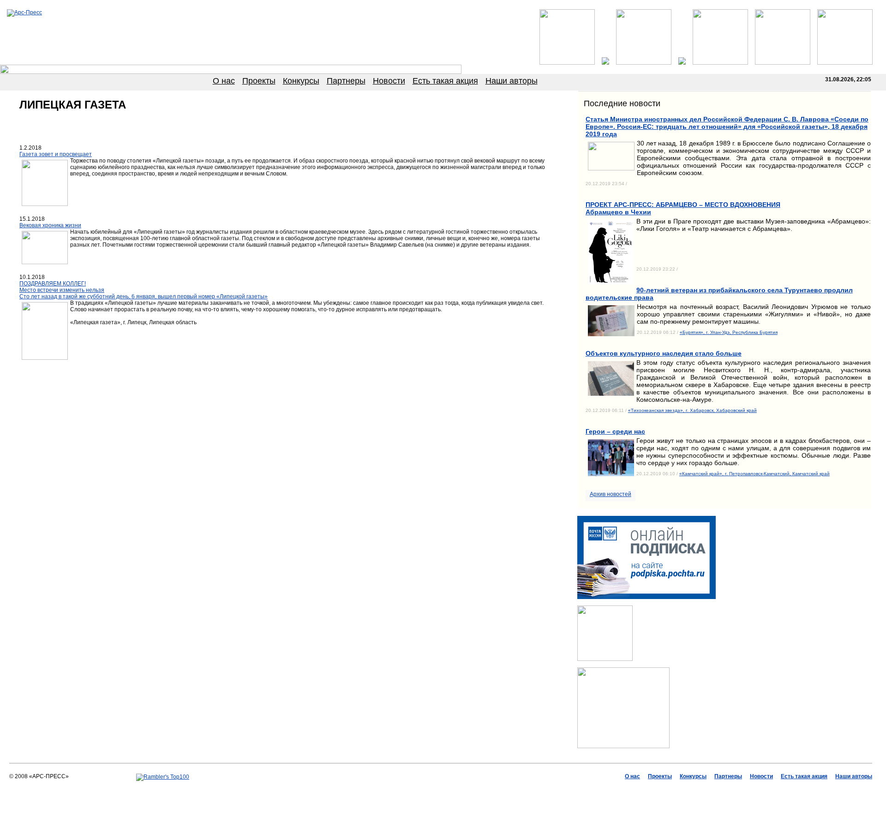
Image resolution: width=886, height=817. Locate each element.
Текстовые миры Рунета (488, 790)
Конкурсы (301, 80)
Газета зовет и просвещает (55, 154)
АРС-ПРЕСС (383, 790)
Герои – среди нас (615, 431)
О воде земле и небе (428, 790)
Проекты (258, 80)
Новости (389, 80)
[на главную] (24, 12)
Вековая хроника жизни (50, 225)
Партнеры (346, 80)
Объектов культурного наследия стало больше (664, 353)
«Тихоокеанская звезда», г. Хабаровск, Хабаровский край (692, 410)
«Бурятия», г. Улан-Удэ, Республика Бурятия (729, 332)
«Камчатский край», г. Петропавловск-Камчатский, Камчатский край (754, 473)
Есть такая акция (445, 80)
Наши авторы (511, 80)
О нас (224, 80)
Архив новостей (610, 494)
